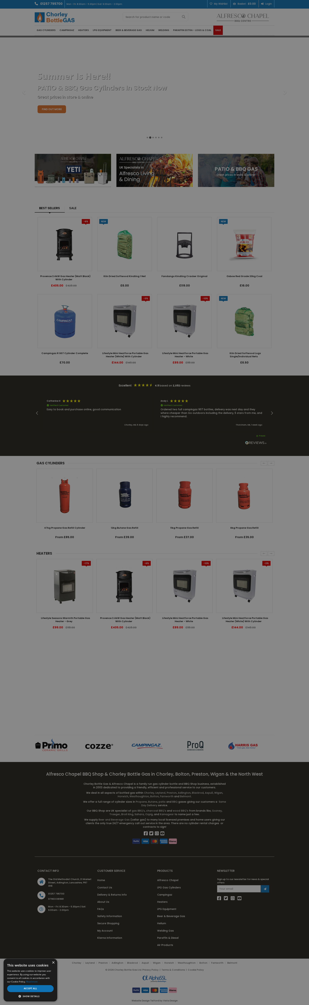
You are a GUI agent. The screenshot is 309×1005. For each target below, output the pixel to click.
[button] (30, 996)
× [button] (53, 962)
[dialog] (154, 502)
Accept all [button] (30, 988)
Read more (32, 981)
